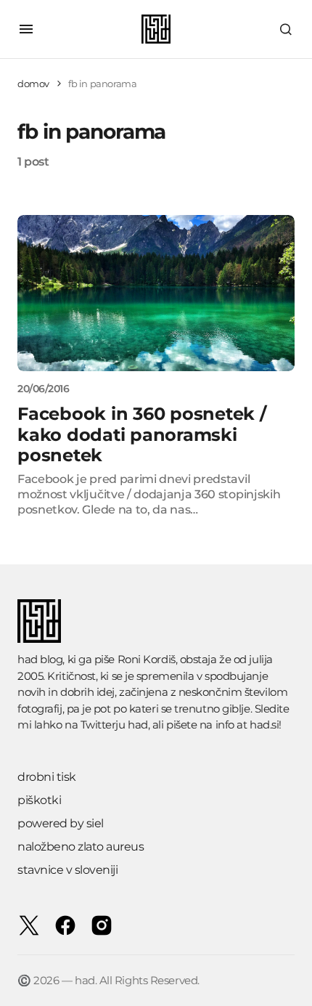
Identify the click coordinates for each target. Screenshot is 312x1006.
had (138, 724)
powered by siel (60, 823)
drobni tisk (46, 777)
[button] (26, 29)
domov (33, 83)
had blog (39, 659)
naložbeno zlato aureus (80, 846)
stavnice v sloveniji (67, 870)
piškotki (39, 800)
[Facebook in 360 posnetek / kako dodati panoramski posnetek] (156, 293)
